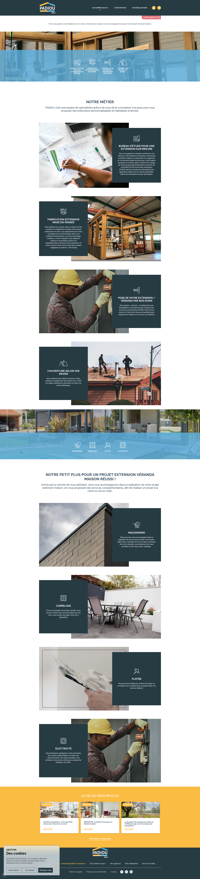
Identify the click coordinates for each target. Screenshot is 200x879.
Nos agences (115, 864)
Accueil (41, 34)
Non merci (14, 870)
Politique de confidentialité (96, 872)
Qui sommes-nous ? (100, 8)
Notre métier (120, 8)
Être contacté (150, 17)
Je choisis (29, 870)
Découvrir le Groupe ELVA (100, 839)
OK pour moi (45, 870)
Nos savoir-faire (148, 864)
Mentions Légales (75, 872)
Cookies (114, 872)
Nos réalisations (139, 8)
